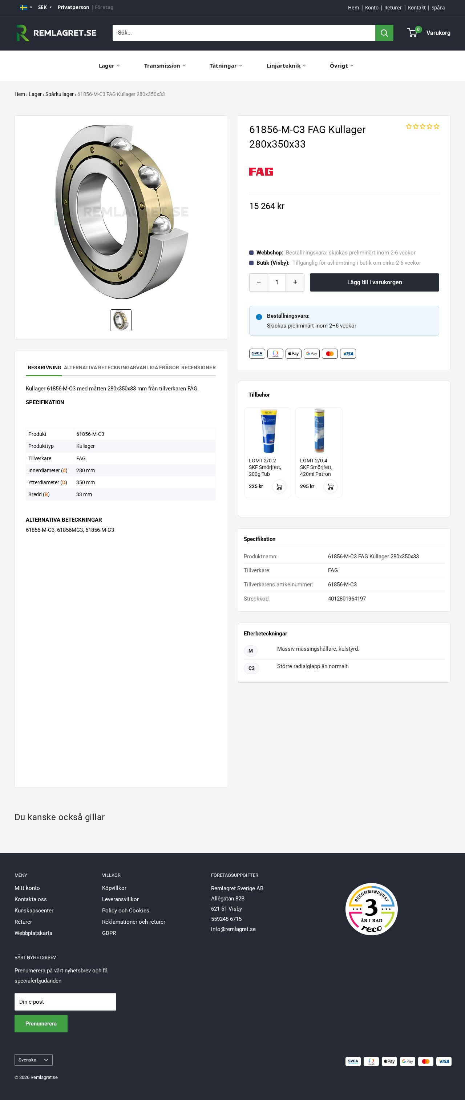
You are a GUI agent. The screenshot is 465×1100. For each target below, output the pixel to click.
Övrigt (339, 65)
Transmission (162, 65)
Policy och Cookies (125, 910)
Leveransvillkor (120, 899)
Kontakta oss (31, 899)
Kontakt (417, 7)
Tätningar (223, 65)
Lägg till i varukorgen (374, 282)
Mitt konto (27, 888)
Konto (372, 7)
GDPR (109, 933)
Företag (104, 7)
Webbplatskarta (33, 933)
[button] (422, 126)
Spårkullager (59, 94)
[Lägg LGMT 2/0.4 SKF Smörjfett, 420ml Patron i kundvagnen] (330, 486)
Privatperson (73, 7)
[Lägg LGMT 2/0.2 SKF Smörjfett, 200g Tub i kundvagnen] (279, 486)
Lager (106, 65)
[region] (344, 459)
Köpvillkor (114, 888)
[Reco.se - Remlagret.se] (372, 901)
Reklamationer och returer (133, 922)
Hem (353, 7)
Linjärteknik (283, 65)
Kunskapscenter (34, 910)
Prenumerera (41, 1023)
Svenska (27, 1060)
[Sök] (384, 33)
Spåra (438, 7)
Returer (393, 7)
